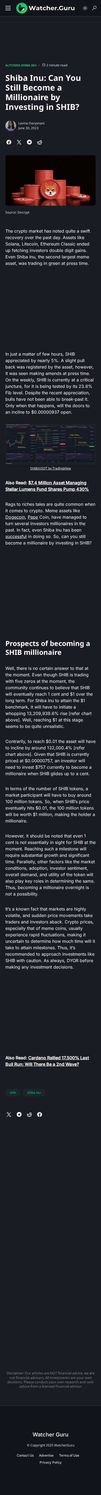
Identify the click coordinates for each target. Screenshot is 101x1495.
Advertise (46, 1455)
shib (13, 1092)
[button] (8, 8)
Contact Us (25, 1455)
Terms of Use (69, 1455)
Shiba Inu (29, 65)
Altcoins (12, 65)
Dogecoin (15, 517)
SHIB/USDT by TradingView (50, 468)
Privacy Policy (51, 1462)
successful (16, 536)
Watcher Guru (50, 1434)
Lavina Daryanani (31, 123)
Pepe (33, 517)
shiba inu (34, 1092)
